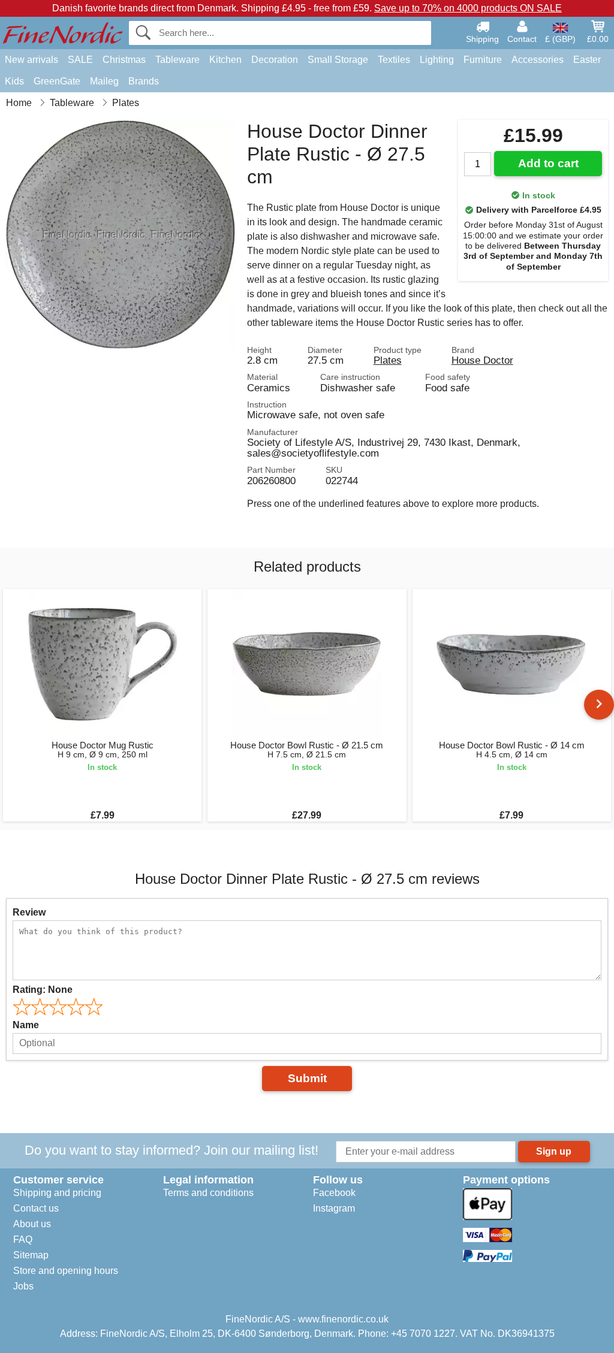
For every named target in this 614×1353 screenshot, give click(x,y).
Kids (14, 81)
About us (32, 1224)
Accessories (537, 60)
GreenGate (57, 81)
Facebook (334, 1193)
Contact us (36, 1208)
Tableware (177, 60)
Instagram (334, 1208)
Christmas (124, 60)
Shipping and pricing (57, 1193)
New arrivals (31, 60)
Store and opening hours (65, 1271)
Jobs (23, 1286)
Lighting (437, 60)
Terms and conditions (208, 1193)
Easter (587, 60)
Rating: (43, 989)
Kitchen (225, 60)
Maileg (104, 81)
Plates (388, 360)
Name (26, 1025)
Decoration (274, 60)
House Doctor (482, 360)
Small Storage (338, 60)
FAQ (22, 1239)
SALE (80, 60)
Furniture (482, 60)
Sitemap (31, 1255)
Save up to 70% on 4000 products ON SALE (468, 8)
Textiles (394, 60)
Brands (143, 81)
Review (29, 912)
